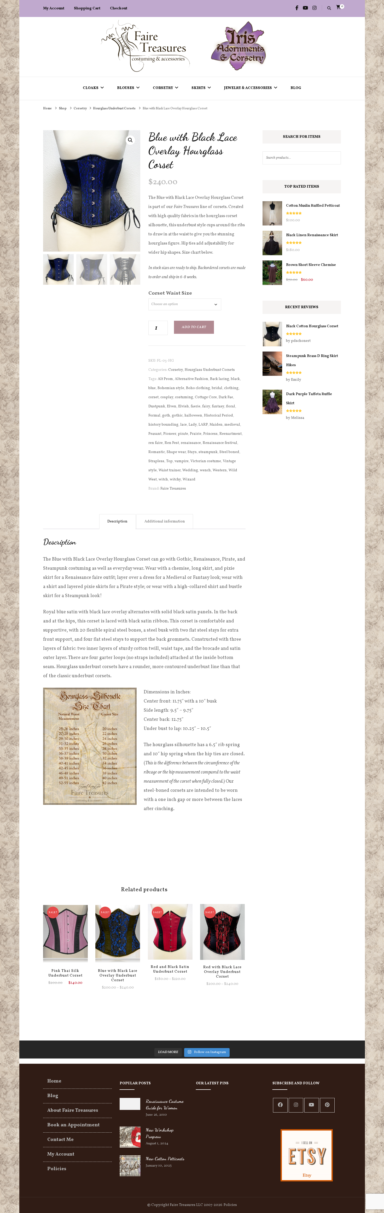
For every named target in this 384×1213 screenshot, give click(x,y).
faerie (195, 406)
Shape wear (176, 452)
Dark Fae (226, 397)
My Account (53, 8)
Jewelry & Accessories (248, 88)
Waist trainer (170, 470)
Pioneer (169, 433)
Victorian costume (205, 461)
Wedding (190, 470)
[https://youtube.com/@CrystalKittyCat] (311, 1105)
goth (166, 415)
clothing (231, 388)
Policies (56, 1169)
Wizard (189, 479)
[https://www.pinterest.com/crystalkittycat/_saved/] (327, 1105)
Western (220, 470)
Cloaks (90, 88)
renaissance (191, 443)
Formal (154, 415)
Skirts (198, 88)
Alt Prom (165, 379)
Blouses (125, 88)
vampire (181, 461)
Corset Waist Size (170, 293)
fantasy (218, 406)
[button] (130, 140)
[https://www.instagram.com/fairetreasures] (296, 1105)
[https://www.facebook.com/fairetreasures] (280, 1105)
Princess (210, 433)
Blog (295, 88)
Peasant (154, 433)
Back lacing (219, 379)
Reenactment (230, 433)
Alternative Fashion (191, 379)
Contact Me (60, 1140)
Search (334, 158)
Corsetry (163, 88)
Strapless (156, 461)
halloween (193, 415)
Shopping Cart (87, 8)
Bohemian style (171, 388)
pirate (183, 433)
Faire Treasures (173, 488)
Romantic (156, 452)
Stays (192, 452)
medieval (232, 424)
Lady (193, 424)
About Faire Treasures (72, 1110)
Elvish (183, 406)
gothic (177, 415)
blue (152, 388)
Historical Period (218, 415)
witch (163, 479)
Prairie (195, 433)
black (235, 379)
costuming (184, 397)
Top (169, 461)
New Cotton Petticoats (165, 1158)
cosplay (166, 397)
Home (54, 1081)
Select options (65, 935)
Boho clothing (198, 388)
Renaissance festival (220, 443)
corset (153, 397)
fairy (206, 406)
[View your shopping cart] (338, 7)
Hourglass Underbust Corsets (210, 369)
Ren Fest (172, 443)
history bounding (163, 424)
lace (183, 424)
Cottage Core (206, 397)
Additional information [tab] (164, 521)
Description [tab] (117, 521)
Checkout (118, 8)
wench (205, 470)
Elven (171, 406)
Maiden (216, 424)
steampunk (208, 452)
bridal (217, 388)
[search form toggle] (329, 8)
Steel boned (229, 452)
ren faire (155, 443)
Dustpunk (156, 406)
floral (230, 406)
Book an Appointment (73, 1125)
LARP (203, 424)
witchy (175, 479)
